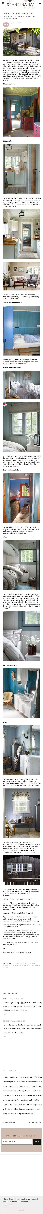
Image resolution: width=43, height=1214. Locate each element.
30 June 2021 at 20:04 (15, 999)
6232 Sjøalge (12, 606)
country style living (12, 965)
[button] (6, 24)
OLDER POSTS (35, 1122)
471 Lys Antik (35, 200)
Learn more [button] (8, 1204)
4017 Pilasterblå (31, 783)
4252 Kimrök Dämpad (10, 850)
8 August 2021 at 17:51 (18, 1021)
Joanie (6, 1021)
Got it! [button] (21, 1210)
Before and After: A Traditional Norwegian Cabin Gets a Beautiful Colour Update (20, 16)
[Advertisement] (21, 1175)
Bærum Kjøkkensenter (24, 204)
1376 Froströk (32, 602)
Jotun (33, 72)
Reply (4, 1014)
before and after (21, 964)
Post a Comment (10, 1071)
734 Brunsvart (14, 845)
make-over (26, 965)
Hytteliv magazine (16, 70)
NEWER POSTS (8, 1122)
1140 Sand (16, 200)
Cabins (32, 964)
